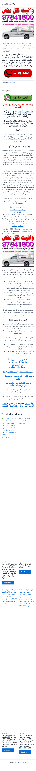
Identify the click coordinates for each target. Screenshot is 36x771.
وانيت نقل (29, 376)
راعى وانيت (14, 385)
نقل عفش (31, 43)
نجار (10, 51)
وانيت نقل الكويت (23, 383)
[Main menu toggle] (32, 4)
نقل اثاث (23, 406)
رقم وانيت (18, 376)
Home (4, 43)
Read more (8, 583)
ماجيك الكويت (8, 3)
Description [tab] (6, 91)
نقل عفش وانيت (10, 371)
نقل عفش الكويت (25, 111)
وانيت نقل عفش (26, 371)
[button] (31, 10)
